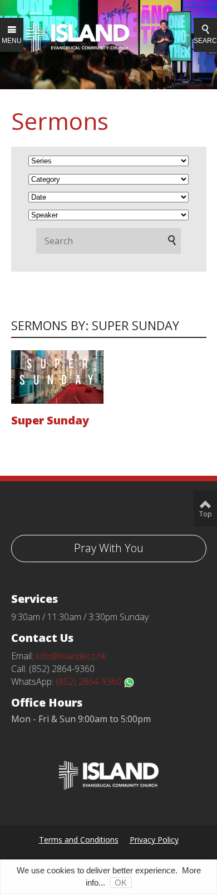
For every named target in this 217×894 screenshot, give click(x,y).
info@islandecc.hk (71, 656)
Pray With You (109, 547)
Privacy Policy (154, 839)
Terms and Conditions (79, 839)
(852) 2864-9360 (90, 681)
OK (121, 882)
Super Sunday (50, 420)
